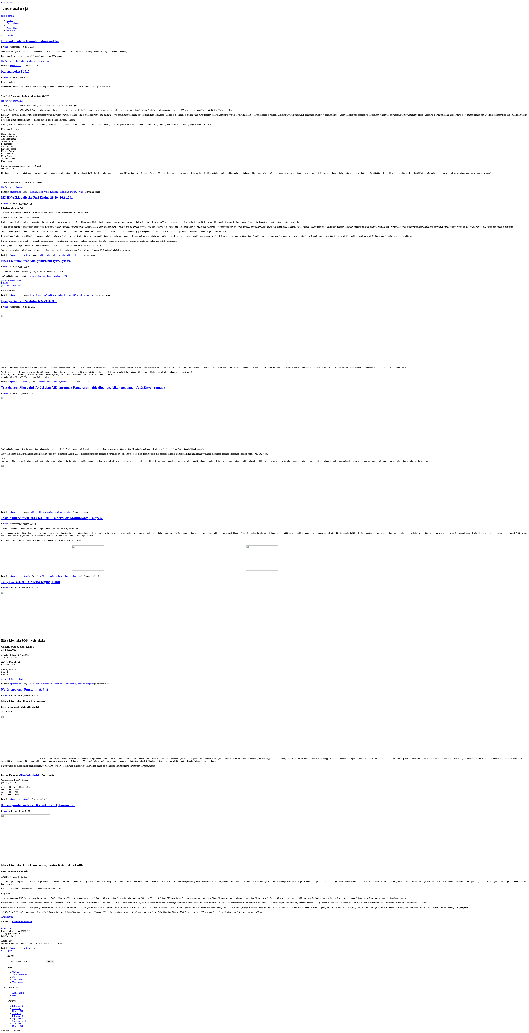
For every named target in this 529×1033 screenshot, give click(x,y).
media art (59, 576)
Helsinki (33, 192)
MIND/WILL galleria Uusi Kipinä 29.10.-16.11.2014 (37, 197)
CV (8, 25)
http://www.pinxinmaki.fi (12, 101)
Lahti (68, 255)
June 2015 (16, 1008)
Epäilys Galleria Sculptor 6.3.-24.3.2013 (29, 301)
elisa (6, 47)
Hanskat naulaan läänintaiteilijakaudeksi (30, 41)
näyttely (74, 255)
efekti (41, 255)
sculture (73, 576)
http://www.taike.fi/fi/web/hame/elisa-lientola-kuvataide (25, 61)
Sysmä (80, 192)
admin (7, 588)
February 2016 (18, 1006)
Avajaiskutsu (7, 917)
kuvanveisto (59, 255)
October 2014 (18, 1011)
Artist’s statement (14, 23)
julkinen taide (36, 512)
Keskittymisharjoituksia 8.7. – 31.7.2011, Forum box (38, 805)
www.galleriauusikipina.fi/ (12, 679)
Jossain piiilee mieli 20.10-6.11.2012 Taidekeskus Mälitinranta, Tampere (52, 518)
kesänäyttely (43, 192)
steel (71, 382)
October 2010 (18, 1026)
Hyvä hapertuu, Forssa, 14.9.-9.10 (25, 689)
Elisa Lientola (7, 2)
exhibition (48, 255)
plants (66, 576)
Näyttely (26, 255)
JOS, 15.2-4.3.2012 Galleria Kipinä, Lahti (30, 582)
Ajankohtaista (13, 28)
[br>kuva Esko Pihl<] (12, 283)
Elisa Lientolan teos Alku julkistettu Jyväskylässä (36, 261)
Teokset (10, 20)
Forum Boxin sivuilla (22, 921)
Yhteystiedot (12, 30)
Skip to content (7, 16)
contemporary (44, 382)
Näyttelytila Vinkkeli (29, 775)
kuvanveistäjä (70, 295)
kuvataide (63, 192)
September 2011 (19, 1021)
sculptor (90, 295)
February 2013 (18, 1016)
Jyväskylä (47, 295)
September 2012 (19, 1018)
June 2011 (16, 1023)
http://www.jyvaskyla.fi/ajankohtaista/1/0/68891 (49, 276)
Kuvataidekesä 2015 (15, 71)
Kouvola (54, 192)
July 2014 (16, 1013)
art (40, 576)
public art (81, 295)
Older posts (7, 35)
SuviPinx (72, 192)
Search (10, 955)
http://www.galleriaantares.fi (13, 187)
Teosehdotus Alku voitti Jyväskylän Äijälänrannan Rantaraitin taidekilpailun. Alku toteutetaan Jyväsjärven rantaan (83, 387)
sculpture (67, 512)
